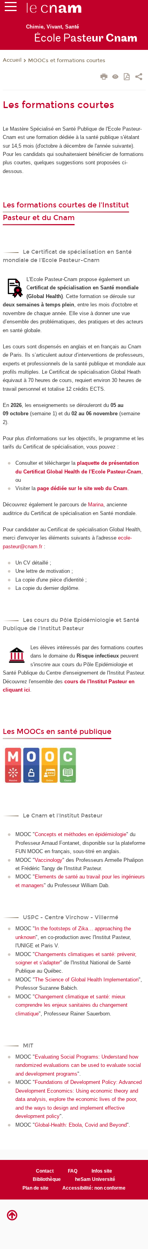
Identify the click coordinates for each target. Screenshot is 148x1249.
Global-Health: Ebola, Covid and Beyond (81, 1125)
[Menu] (10, 8)
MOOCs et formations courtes (66, 60)
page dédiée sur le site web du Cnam (82, 488)
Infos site (102, 1171)
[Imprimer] (104, 78)
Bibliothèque (47, 1179)
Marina (95, 505)
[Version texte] (115, 77)
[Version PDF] (127, 77)
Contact (45, 1171)
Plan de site (35, 1188)
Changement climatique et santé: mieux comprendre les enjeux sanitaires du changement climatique (71, 1005)
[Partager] (138, 78)
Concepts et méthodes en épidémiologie (80, 834)
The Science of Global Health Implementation (87, 980)
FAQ (72, 1171)
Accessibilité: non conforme (94, 1188)
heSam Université (95, 1179)
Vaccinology (48, 860)
